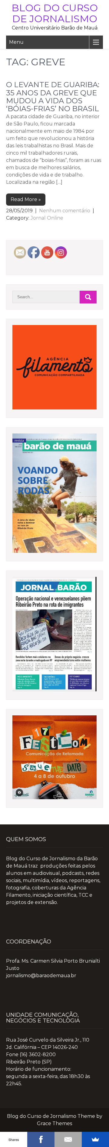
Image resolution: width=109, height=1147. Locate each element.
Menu (16, 42)
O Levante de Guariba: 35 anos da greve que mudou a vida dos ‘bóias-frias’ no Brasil (52, 96)
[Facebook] (40, 1139)
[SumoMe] (95, 1139)
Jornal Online (47, 218)
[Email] (68, 1139)
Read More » (26, 199)
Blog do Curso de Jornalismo (55, 13)
